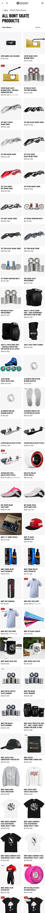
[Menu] (2, 3)
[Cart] (42, 3)
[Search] (7, 3)
